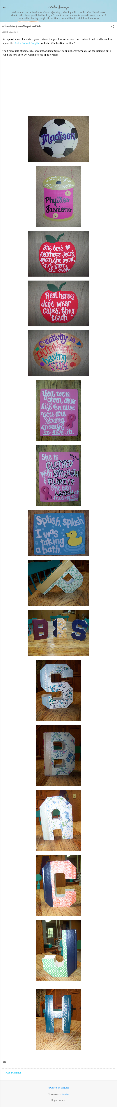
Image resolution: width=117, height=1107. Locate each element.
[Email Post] (4, 1063)
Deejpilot (65, 1094)
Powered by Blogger (58, 1088)
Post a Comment (13, 1073)
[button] (113, 27)
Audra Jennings (58, 7)
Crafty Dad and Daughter (27, 43)
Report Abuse (58, 1100)
